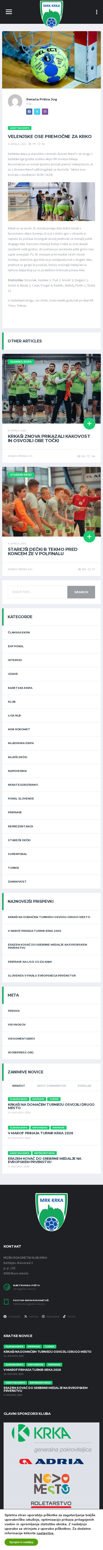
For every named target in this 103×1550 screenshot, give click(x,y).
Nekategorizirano (23, 784)
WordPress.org (21, 1052)
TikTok (71, 1316)
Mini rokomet (19, 729)
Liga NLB (14, 715)
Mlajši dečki (17, 757)
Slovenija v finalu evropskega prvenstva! (42, 975)
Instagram (52, 1316)
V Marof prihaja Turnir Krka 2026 (34, 931)
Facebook (14, 1316)
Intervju (15, 660)
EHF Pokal (16, 646)
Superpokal (17, 854)
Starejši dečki (19, 840)
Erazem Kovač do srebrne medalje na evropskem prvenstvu (47, 946)
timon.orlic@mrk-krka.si (29, 1304)
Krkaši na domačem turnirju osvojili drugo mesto (49, 917)
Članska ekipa (19, 632)
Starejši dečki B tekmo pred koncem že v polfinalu (42, 551)
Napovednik (17, 771)
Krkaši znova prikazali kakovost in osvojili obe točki (49, 438)
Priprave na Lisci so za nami (30, 961)
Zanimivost (17, 881)
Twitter (33, 1316)
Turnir (13, 867)
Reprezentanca (20, 826)
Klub (12, 701)
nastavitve (45, 1533)
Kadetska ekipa (20, 688)
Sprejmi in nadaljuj (21, 1542)
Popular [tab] (84, 1085)
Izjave (13, 674)
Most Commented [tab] (51, 1085)
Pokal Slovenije (21, 798)
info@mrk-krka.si (24, 1289)
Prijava (13, 1010)
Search (81, 592)
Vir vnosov (17, 1024)
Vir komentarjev (21, 1038)
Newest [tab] (18, 1085)
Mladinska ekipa (21, 743)
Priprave (15, 812)
